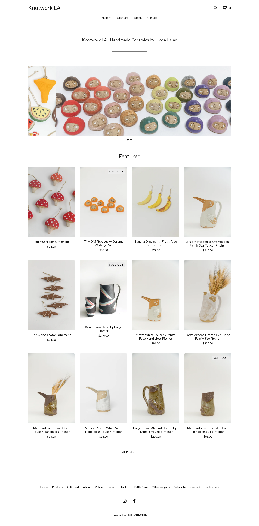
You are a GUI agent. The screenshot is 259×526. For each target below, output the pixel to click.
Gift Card (122, 17)
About (138, 17)
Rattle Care (141, 487)
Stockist (125, 487)
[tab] (128, 139)
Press (112, 487)
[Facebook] (134, 501)
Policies (99, 487)
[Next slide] (226, 100)
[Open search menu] (215, 8)
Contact (152, 17)
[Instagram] (124, 501)
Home (44, 487)
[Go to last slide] (33, 100)
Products (57, 487)
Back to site (212, 487)
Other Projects (161, 487)
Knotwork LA (44, 7)
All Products (129, 451)
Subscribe (180, 487)
